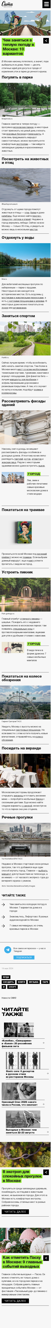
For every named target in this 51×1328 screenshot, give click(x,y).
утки (27, 212)
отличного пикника (29, 619)
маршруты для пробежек (23, 379)
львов (41, 466)
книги (21, 982)
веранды (18, 795)
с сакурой (27, 806)
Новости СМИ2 (9, 998)
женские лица (9, 462)
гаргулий (18, 459)
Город (34, 474)
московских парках (23, 127)
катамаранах (19, 308)
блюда (39, 799)
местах (34, 229)
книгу (31, 560)
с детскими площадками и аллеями (25, 301)
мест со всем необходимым (32, 369)
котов (27, 459)
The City (7, 4)
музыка (33, 982)
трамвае (27, 557)
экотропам (22, 144)
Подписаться (24, 957)
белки (33, 212)
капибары (7, 216)
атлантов (37, 459)
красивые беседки (16, 134)
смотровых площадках (28, 730)
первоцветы (34, 134)
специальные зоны (23, 629)
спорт (12, 987)
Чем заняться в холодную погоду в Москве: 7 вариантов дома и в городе (28, 907)
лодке (5, 308)
